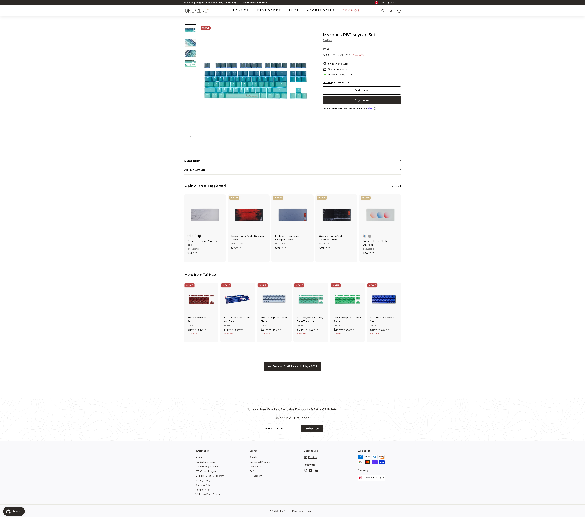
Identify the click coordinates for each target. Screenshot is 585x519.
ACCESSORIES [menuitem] (321, 10)
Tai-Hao (327, 40)
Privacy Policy (202, 480)
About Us (200, 457)
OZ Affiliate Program (206, 471)
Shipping (327, 82)
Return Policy (202, 489)
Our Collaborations (205, 462)
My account (256, 476)
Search (253, 457)
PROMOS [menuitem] (351, 10)
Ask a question (194, 170)
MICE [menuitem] (294, 10)
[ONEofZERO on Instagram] (305, 470)
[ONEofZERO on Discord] (316, 470)
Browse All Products (260, 462)
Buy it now (362, 100)
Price (326, 48)
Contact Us (255, 466)
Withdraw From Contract (208, 494)
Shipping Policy (203, 485)
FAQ (252, 471)
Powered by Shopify (302, 511)
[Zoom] (256, 81)
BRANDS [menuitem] (241, 10)
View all (396, 186)
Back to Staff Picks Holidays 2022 (294, 366)
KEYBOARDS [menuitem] (269, 10)
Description (192, 160)
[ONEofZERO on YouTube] (310, 470)
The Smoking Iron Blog (207, 466)
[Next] (190, 135)
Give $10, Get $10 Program (209, 476)
